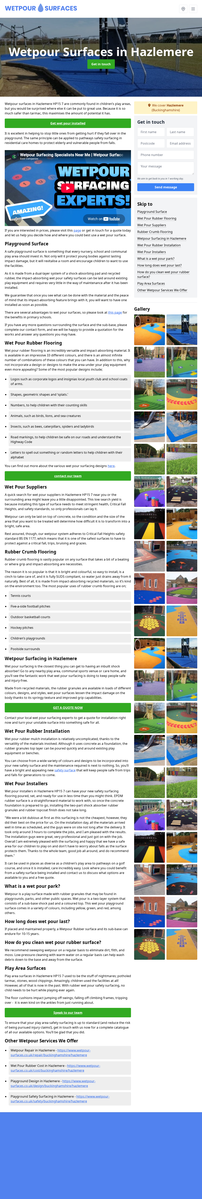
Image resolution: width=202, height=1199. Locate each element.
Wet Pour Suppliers (151, 225)
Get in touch (101, 64)
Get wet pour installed (67, 123)
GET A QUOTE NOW (68, 708)
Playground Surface (152, 211)
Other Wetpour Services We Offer (162, 290)
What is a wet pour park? (155, 258)
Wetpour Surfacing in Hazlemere (161, 238)
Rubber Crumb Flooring (155, 232)
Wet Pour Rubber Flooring (156, 218)
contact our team (68, 476)
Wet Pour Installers (151, 252)
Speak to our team (67, 1012)
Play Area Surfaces (151, 283)
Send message (166, 187)
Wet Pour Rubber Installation (159, 245)
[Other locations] (183, 9)
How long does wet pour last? (159, 265)
